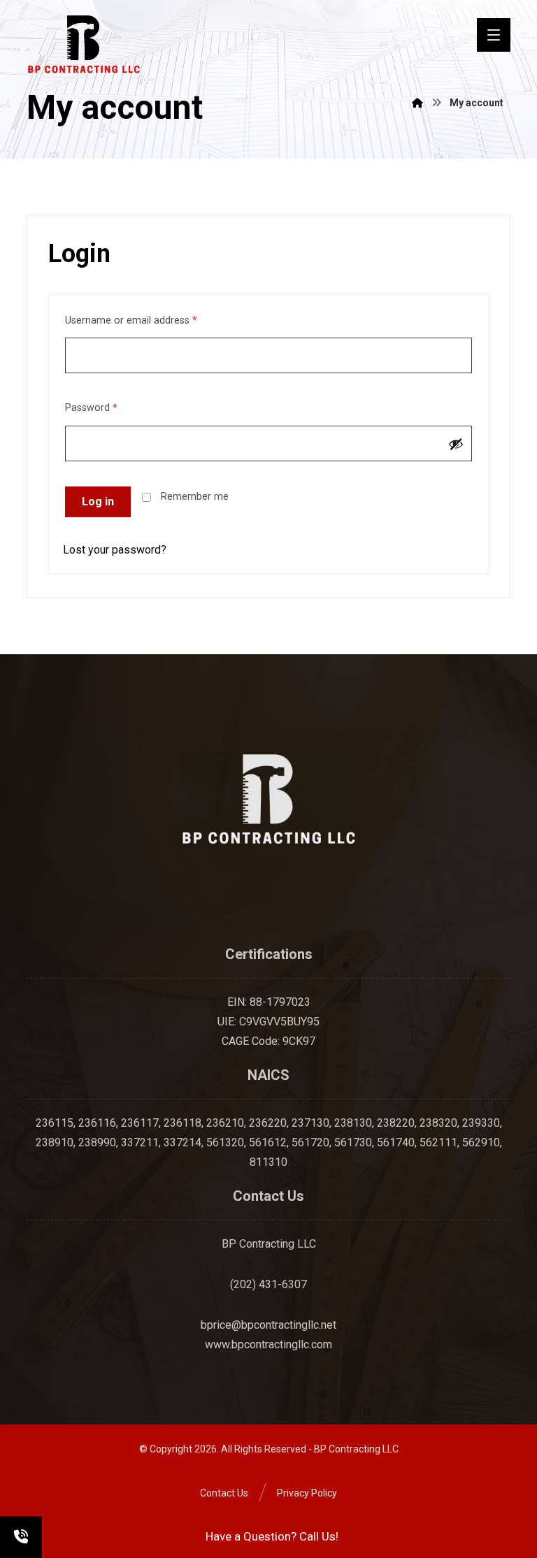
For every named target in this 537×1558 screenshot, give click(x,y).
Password (91, 408)
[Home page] (417, 102)
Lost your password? (114, 549)
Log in (98, 501)
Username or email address (131, 320)
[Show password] (456, 444)
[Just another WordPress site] (84, 44)
